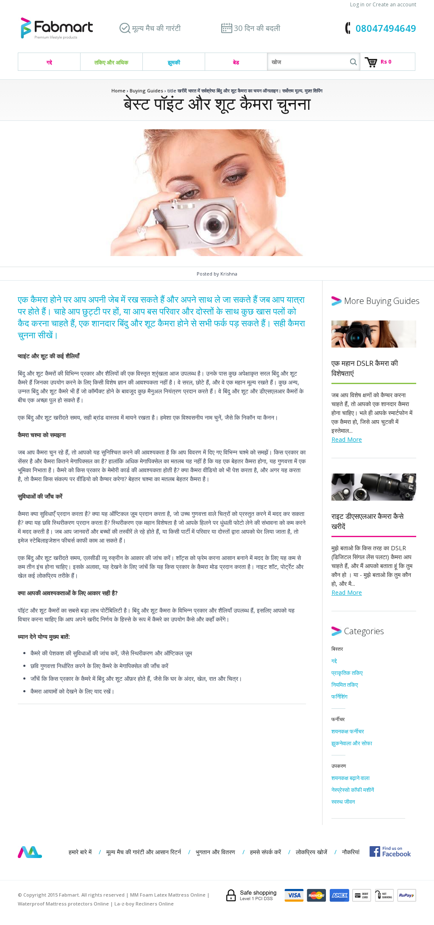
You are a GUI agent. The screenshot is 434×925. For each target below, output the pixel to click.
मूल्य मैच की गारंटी (156, 28)
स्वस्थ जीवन (343, 801)
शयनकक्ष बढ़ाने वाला (350, 778)
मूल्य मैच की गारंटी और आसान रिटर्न (143, 852)
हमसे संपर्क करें (265, 852)
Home (118, 90)
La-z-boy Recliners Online (144, 903)
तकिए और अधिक (111, 62)
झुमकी (174, 62)
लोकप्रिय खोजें (311, 852)
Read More (346, 439)
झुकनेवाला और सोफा (351, 743)
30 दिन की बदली (257, 28)
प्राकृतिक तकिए (347, 673)
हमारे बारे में (80, 852)
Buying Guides (146, 90)
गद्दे (49, 62)
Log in (357, 4)
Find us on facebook (390, 851)
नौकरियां (350, 852)
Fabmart (30, 852)
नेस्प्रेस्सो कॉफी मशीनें (352, 790)
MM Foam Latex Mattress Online (168, 895)
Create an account (394, 4)
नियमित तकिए (344, 684)
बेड (236, 62)
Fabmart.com (57, 28)
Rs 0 (386, 61)
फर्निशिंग (339, 696)
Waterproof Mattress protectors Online (63, 903)
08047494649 (386, 28)
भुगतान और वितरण (215, 852)
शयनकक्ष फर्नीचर (347, 731)
